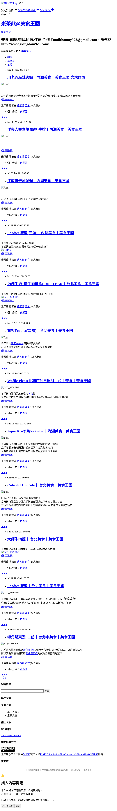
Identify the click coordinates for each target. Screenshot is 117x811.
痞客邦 (20, 105)
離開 (18, 806)
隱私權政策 (76, 770)
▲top (4, 117)
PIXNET (35, 770)
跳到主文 (6, 32)
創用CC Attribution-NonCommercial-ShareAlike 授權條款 (69, 754)
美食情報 (26, 51)
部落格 (11, 61)
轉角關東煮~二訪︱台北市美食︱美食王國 (41, 637)
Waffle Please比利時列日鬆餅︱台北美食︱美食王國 (49, 381)
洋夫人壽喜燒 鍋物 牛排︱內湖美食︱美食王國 (44, 129)
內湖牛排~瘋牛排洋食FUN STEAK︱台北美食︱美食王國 (53, 284)
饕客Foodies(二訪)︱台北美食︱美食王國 (40, 331)
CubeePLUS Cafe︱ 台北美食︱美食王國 (39, 485)
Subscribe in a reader (11, 735)
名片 (9, 64)
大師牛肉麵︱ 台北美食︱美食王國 (35, 539)
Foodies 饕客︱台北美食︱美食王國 (35, 586)
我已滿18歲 (7, 806)
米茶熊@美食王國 (20, 23)
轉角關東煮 (29, 650)
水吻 (30, 393)
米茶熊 (26, 754)
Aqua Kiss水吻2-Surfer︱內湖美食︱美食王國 (43, 431)
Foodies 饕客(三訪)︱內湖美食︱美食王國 (40, 233)
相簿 (9, 57)
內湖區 (23, 111)
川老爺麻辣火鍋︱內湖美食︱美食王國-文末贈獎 (46, 77)
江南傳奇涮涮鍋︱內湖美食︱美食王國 (38, 181)
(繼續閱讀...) (7, 99)
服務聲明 (87, 770)
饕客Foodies (17, 343)
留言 (27, 105)
